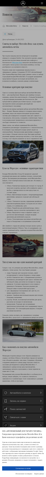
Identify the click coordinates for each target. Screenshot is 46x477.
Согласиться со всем (23, 468)
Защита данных (39, 474)
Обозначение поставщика (23, 474)
